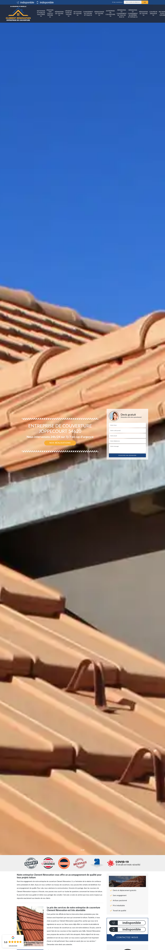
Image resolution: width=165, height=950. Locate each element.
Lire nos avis (13, 945)
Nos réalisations (60, 443)
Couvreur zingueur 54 (153, 13)
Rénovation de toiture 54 (143, 13)
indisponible (27, 2)
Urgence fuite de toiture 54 (68, 13)
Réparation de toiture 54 (59, 13)
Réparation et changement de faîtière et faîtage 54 (133, 13)
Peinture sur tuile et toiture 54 (50, 13)
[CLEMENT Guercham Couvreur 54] (18, 14)
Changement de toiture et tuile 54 (88, 13)
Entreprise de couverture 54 (110, 13)
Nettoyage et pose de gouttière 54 (41, 13)
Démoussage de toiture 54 (99, 13)
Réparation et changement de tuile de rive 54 (121, 13)
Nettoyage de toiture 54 (78, 13)
